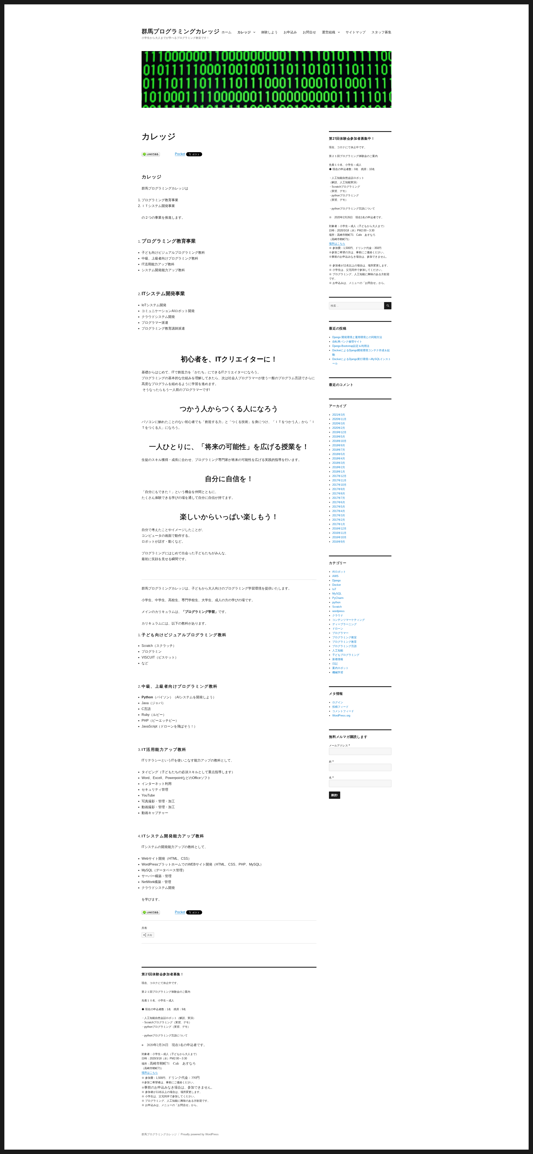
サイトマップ (356, 32)
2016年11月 (339, 532)
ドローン (337, 628)
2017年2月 (338, 519)
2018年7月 (338, 449)
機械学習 (337, 672)
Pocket (180, 154)
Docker (336, 584)
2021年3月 (338, 414)
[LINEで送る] (151, 154)
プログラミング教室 (344, 637)
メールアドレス (339, 745)
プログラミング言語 (344, 646)
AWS (335, 576)
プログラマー (340, 633)
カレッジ (244, 32)
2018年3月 (338, 462)
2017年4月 (338, 511)
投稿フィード (340, 706)
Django (336, 580)
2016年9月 (338, 541)
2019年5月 (338, 436)
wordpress (338, 611)
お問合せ (309, 32)
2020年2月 (338, 427)
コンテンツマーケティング (348, 619)
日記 (335, 663)
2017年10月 (339, 484)
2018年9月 (338, 445)
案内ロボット (340, 668)
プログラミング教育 (344, 641)
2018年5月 (338, 454)
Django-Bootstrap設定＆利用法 (350, 345)
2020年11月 (339, 419)
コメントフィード (343, 711)
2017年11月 (339, 480)
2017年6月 (338, 502)
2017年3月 (338, 515)
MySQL (336, 593)
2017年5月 (338, 506)
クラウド (337, 615)
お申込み (290, 32)
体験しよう (269, 32)
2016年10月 (339, 537)
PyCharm (338, 598)
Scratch (337, 606)
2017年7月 (338, 497)
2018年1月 (338, 471)
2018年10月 (339, 441)
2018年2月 (338, 467)
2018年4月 (338, 458)
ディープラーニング (344, 624)
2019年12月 (339, 432)
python (336, 602)
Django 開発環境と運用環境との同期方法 (357, 337)
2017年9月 (338, 489)
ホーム (227, 32)
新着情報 (337, 659)
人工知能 (337, 650)
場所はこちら (150, 1072)
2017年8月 (338, 493)
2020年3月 (338, 423)
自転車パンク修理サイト (347, 341)
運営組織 (328, 32)
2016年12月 (339, 528)
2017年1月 (338, 524)
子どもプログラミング (345, 654)
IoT (334, 589)
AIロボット (339, 571)
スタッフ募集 (381, 32)
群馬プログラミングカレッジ (181, 31)
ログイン (337, 702)
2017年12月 (339, 476)
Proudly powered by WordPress (200, 1134)
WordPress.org (341, 715)
